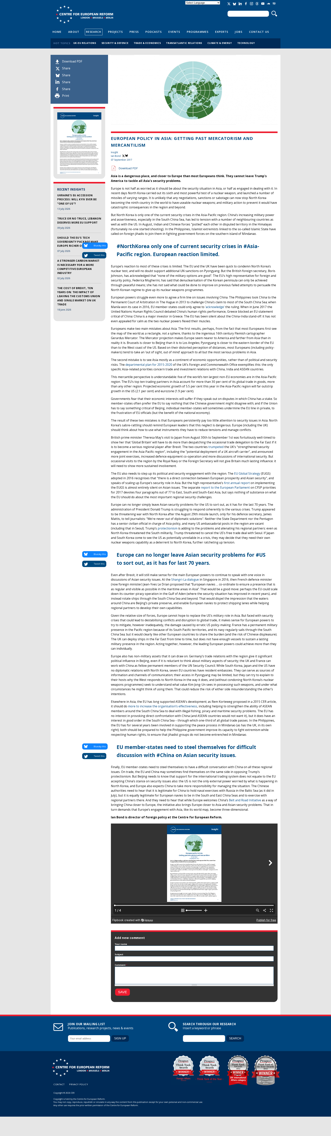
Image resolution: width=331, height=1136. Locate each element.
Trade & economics (147, 42)
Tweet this (99, 255)
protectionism (167, 528)
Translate (203, 6)
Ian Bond (116, 156)
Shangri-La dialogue (185, 580)
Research (93, 32)
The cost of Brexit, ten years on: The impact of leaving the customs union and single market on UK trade (78, 296)
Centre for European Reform (84, 14)
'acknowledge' (214, 307)
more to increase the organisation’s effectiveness (162, 706)
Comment (121, 964)
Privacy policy (78, 1084)
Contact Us (259, 32)
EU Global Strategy (247, 474)
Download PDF (72, 61)
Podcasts (153, 32)
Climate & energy (219, 42)
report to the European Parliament (225, 488)
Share (66, 68)
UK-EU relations (84, 42)
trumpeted (216, 447)
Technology (246, 42)
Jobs (238, 32)
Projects (115, 32)
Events (174, 32)
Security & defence (115, 42)
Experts (221, 32)
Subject (119, 954)
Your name (121, 944)
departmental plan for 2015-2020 (148, 365)
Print (65, 96)
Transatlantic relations (184, 42)
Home (56, 32)
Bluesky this (100, 245)
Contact (59, 1084)
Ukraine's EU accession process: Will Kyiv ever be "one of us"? (77, 199)
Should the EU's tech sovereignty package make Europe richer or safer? (77, 242)
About (73, 32)
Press (133, 32)
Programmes (197, 32)
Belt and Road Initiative (245, 800)
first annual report (237, 483)
